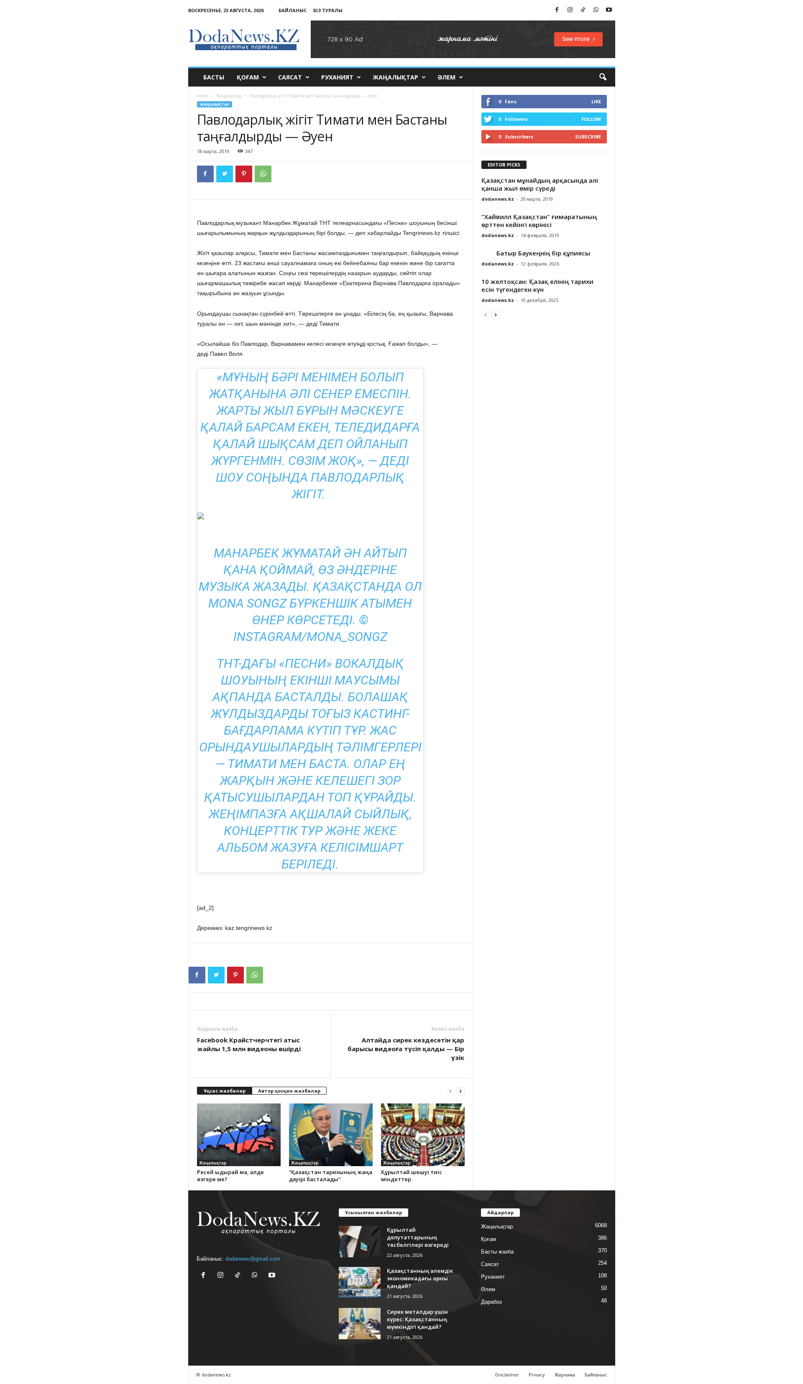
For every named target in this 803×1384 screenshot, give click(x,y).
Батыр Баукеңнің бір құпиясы (535, 253)
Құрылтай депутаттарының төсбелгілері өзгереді (418, 1237)
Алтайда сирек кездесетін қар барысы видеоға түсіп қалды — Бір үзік (406, 1049)
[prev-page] (450, 1091)
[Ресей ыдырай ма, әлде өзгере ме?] (239, 1134)
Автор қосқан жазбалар (289, 1091)
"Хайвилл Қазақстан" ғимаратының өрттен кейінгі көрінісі (539, 220)
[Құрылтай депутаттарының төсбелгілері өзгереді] (360, 1241)
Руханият (337, 77)
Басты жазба (497, 1252)
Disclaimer (507, 1374)
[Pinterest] (243, 174)
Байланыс (293, 10)
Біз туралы (328, 10)
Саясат (290, 77)
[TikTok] (583, 10)
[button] (602, 77)
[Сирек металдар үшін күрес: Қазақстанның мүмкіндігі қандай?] (360, 1323)
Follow (591, 119)
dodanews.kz (497, 199)
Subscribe (588, 136)
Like (596, 101)
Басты (213, 77)
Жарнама (565, 1374)
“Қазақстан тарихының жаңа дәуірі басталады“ (330, 1175)
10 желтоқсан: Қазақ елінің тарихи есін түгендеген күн (537, 285)
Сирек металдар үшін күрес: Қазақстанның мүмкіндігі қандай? (417, 1319)
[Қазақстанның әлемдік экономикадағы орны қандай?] (360, 1282)
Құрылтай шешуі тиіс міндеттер (411, 1175)
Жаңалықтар (395, 77)
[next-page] (460, 1091)
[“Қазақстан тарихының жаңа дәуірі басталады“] (331, 1134)
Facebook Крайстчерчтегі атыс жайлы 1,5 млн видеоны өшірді (249, 1044)
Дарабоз (491, 1302)
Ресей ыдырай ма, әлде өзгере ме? (230, 1175)
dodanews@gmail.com (252, 1259)
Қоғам (248, 77)
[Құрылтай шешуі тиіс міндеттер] (423, 1134)
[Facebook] (557, 10)
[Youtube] (609, 10)
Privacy (537, 1374)
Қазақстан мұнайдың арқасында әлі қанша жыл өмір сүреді (539, 184)
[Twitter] (224, 174)
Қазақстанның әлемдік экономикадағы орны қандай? (420, 1278)
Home (202, 96)
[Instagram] (570, 10)
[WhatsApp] (596, 10)
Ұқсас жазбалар (225, 1091)
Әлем (446, 77)
